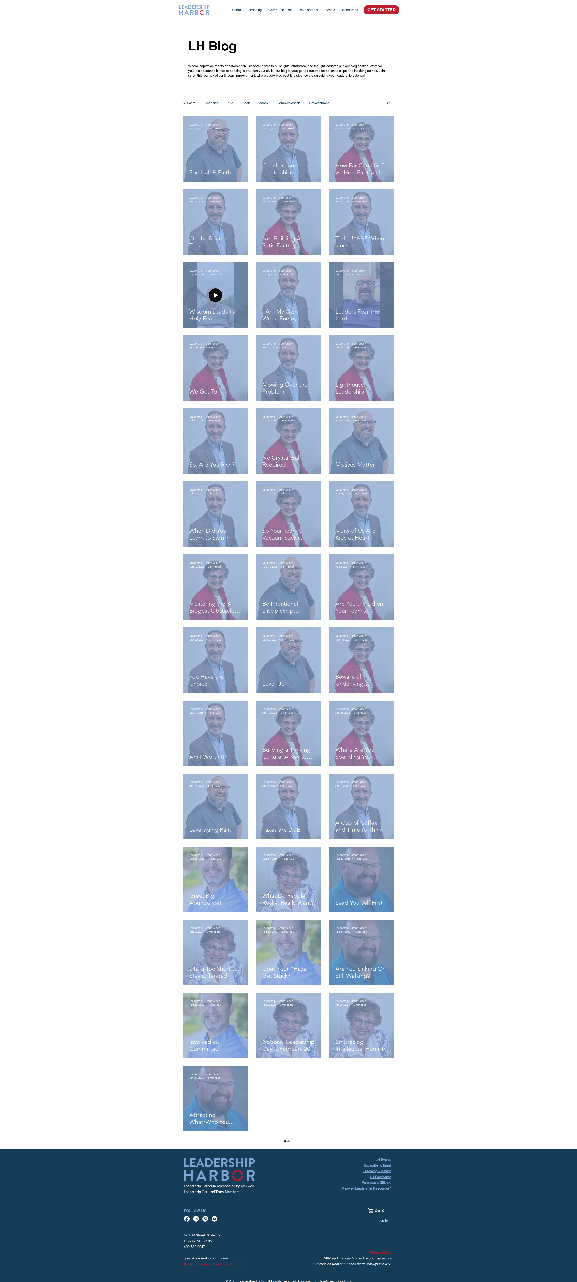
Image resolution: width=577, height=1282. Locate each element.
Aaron (263, 103)
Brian (246, 103)
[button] (350, 10)
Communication (288, 103)
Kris (230, 103)
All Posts (189, 103)
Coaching (211, 103)
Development (319, 103)
